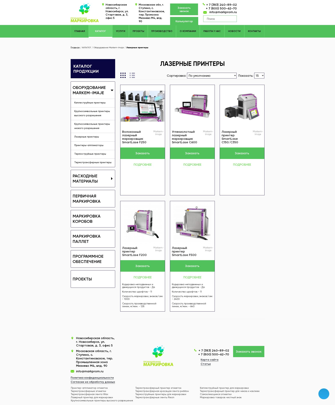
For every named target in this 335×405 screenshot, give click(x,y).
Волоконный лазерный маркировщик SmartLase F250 (134, 137)
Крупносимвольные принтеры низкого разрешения (92, 125)
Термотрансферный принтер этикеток (158, 387)
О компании (188, 31)
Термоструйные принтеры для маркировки (160, 394)
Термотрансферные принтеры (92, 162)
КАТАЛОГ (100, 31)
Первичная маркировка (86, 198)
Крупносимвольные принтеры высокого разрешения (92, 113)
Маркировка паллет (86, 239)
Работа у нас (212, 31)
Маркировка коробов (86, 219)
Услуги (120, 31)
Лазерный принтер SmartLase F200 (134, 251)
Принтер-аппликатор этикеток (89, 387)
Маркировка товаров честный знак (221, 397)
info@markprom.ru (223, 12)
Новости (234, 31)
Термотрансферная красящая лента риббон (162, 391)
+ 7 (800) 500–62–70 (221, 8)
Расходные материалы (85, 178)
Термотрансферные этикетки (88, 391)
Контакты (254, 31)
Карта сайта (209, 359)
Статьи (206, 364)
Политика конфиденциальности (92, 377)
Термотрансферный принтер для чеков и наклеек (230, 391)
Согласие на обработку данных (93, 382)
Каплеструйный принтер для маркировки (224, 387)
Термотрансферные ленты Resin (154, 397)
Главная (79, 31)
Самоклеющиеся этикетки (216, 394)
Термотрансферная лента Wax (89, 394)
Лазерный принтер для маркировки (92, 397)
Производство (161, 31)
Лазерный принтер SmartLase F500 (184, 251)
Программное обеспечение (88, 259)
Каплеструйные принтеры (90, 102)
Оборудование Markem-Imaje (89, 90)
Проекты (138, 31)
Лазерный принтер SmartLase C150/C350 (230, 137)
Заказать (142, 153)
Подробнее (143, 164)
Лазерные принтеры (86, 136)
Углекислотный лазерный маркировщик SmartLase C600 (184, 137)
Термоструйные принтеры (90, 153)
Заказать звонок (184, 9)
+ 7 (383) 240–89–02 (221, 5)
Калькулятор (184, 21)
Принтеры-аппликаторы (88, 145)
